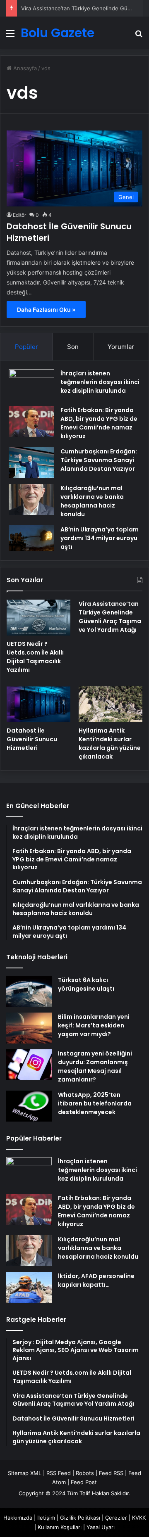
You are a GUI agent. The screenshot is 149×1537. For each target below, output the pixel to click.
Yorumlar (121, 347)
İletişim (46, 1517)
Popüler (26, 347)
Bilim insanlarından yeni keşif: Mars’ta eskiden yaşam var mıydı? (94, 1025)
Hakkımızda (17, 1517)
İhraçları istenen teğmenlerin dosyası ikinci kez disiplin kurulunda (99, 382)
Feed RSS (111, 1473)
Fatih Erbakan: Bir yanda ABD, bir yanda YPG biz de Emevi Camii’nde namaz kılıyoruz (98, 423)
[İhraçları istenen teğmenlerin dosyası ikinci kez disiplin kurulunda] (31, 384)
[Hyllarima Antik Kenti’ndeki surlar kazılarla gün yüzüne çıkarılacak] (110, 704)
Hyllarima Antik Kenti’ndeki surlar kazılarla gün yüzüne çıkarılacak (110, 743)
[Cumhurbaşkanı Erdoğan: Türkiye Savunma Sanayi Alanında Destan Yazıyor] (31, 462)
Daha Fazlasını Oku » (46, 309)
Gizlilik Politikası (80, 1517)
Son (73, 347)
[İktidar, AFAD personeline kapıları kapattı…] (29, 1287)
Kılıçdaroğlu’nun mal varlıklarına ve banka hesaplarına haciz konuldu (92, 501)
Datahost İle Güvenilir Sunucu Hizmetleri (32, 739)
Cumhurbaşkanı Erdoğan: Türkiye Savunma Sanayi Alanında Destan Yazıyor (98, 460)
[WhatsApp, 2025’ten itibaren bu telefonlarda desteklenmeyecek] (29, 1106)
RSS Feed (58, 1473)
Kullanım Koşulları (60, 1527)
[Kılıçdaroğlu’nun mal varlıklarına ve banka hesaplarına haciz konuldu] (31, 499)
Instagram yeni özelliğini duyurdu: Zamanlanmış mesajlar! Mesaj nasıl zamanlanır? (95, 1066)
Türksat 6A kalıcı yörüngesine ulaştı (86, 984)
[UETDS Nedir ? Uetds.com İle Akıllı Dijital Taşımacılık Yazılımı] (38, 618)
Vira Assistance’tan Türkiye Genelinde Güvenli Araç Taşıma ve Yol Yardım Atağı (110, 617)
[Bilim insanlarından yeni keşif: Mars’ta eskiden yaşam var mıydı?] (29, 1028)
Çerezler (116, 1517)
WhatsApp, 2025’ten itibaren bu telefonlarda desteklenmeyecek (95, 1103)
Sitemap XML (24, 1473)
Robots (85, 1473)
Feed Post (84, 1482)
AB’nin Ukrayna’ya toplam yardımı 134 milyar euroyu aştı (99, 538)
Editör (19, 215)
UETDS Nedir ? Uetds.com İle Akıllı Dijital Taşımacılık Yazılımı (35, 657)
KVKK (139, 1517)
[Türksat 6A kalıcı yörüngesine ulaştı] (29, 991)
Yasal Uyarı (101, 1527)
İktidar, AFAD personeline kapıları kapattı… (96, 1280)
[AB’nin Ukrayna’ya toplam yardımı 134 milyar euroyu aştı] (31, 538)
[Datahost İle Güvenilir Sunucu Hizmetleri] (38, 704)
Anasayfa (24, 68)
